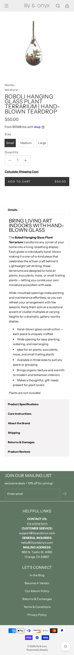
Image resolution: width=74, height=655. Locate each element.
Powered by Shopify (37, 649)
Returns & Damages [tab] (21, 442)
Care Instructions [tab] (19, 414)
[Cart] (67, 5)
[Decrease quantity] (9, 160)
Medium (26, 143)
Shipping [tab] (14, 432)
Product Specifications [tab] (23, 404)
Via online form (37, 523)
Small (10, 143)
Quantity (12, 152)
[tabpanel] (37, 307)
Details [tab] (12, 210)
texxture (11, 90)
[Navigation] (6, 5)
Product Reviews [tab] (19, 451)
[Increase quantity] (25, 160)
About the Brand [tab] (19, 423)
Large (42, 143)
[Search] (57, 5)
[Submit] (64, 494)
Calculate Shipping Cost (21, 171)
